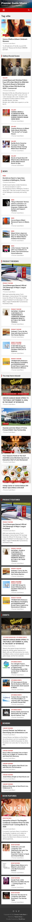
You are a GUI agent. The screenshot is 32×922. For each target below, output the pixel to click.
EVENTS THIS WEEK (16, 342)
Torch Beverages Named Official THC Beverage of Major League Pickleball (14, 288)
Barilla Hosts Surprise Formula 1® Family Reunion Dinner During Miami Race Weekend (19, 145)
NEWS (5, 171)
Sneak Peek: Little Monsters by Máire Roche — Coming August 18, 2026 (20, 882)
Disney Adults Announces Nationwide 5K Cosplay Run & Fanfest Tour (20, 713)
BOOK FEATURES (9, 796)
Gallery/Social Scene (11, 56)
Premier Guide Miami (14, 3)
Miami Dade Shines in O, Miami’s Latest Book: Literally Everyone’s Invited (19, 867)
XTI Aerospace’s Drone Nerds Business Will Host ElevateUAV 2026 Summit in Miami (20, 684)
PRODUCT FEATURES (11, 500)
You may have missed (11, 376)
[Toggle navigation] (3, 10)
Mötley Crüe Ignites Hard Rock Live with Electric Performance (15, 766)
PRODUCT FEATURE (8, 283)
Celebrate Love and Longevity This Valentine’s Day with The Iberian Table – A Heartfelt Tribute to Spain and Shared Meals (20, 851)
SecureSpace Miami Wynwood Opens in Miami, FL (20, 222)
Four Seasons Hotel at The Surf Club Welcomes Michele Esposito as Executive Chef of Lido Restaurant (16, 458)
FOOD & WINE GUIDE (8, 451)
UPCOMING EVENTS (23, 393)
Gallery (5, 77)
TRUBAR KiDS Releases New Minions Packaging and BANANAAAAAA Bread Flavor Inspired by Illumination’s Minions (19, 364)
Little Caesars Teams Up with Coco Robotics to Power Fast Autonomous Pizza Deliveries (19, 250)
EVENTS (6, 615)
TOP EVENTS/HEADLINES (9, 393)
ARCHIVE (5, 35)
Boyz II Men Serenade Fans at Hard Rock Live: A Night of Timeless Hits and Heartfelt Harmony (15, 754)
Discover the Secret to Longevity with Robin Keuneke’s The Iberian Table (19, 897)
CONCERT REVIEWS (8, 728)
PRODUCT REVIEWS (11, 261)
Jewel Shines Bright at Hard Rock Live (16, 777)
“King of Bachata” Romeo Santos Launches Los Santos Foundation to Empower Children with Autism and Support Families (20, 206)
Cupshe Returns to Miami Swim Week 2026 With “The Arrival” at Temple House (20, 131)
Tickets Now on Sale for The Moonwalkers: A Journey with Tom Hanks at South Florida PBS (19, 699)
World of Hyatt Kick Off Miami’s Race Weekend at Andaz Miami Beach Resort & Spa (20, 160)
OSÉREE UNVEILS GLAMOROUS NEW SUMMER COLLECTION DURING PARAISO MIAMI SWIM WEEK (19, 115)
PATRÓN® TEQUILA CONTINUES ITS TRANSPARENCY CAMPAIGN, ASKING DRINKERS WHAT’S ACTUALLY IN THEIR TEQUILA (18, 316)
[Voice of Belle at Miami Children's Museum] (16, 28)
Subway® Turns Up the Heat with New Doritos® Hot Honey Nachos (19, 333)
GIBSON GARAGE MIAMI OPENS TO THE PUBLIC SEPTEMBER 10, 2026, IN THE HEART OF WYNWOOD (16, 400)
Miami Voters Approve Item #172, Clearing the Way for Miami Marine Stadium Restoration (19, 235)
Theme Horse (18, 917)
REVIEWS (6, 723)
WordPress (21, 919)
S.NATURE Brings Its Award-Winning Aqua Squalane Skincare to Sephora (18, 348)
